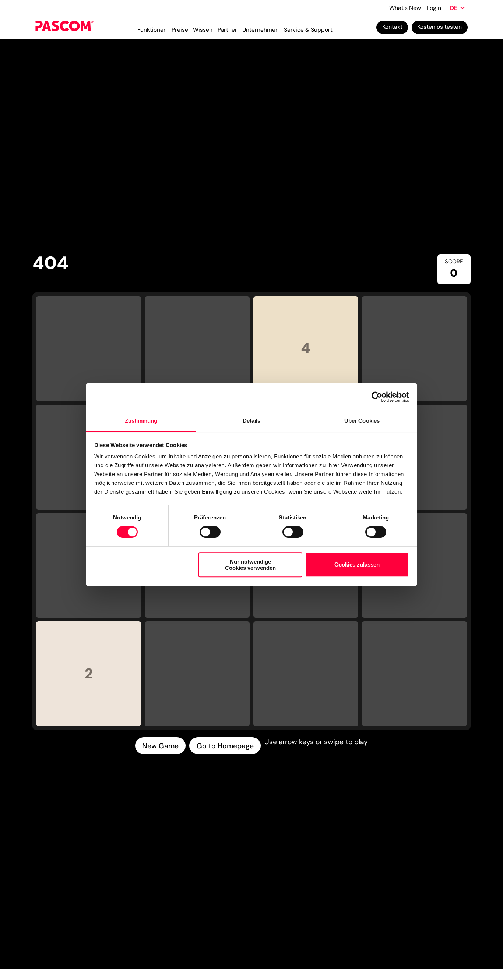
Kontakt (392, 27)
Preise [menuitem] (180, 29)
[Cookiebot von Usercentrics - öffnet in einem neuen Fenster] (377, 396)
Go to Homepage (225, 745)
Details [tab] (252, 421)
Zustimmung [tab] (141, 421)
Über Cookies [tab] (362, 421)
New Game (160, 745)
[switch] (210, 532)
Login (434, 8)
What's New (405, 8)
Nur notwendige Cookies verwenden (250, 564)
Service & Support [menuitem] (308, 29)
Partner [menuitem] (227, 29)
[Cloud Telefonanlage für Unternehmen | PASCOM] (64, 27)
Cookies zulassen (357, 565)
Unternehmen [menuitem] (260, 29)
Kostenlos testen (439, 27)
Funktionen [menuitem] (152, 29)
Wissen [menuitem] (202, 29)
